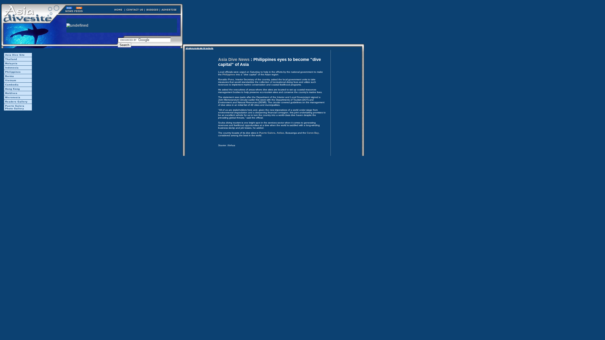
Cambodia (12, 84)
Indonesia (12, 67)
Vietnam (10, 80)
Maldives (11, 93)
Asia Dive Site (15, 55)
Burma (9, 76)
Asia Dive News (234, 59)
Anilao (280, 133)
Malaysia (11, 63)
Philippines (13, 72)
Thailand (11, 59)
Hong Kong (12, 89)
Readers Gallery (16, 101)
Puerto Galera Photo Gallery (14, 107)
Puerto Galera (267, 133)
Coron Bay (313, 133)
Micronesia (12, 97)
